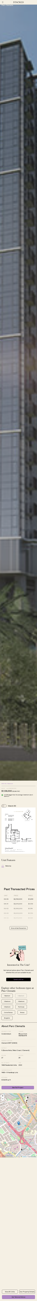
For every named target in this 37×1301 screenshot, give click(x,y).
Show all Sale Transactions (18, 928)
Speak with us (18, 979)
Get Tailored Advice (18, 1297)
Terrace (22, 1012)
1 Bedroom (7, 996)
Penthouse (21, 1007)
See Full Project (17, 1087)
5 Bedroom (7, 1007)
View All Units (10, 1291)
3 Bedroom (7, 1001)
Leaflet (24, 1156)
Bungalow (7, 1018)
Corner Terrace (8, 1012)
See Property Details (27, 1291)
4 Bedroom (21, 1001)
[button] (18, 1123)
